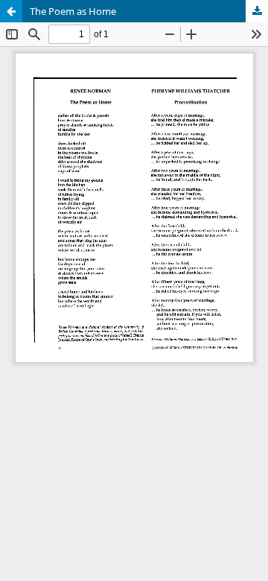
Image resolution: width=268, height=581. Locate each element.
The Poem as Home (73, 11)
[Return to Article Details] (11, 11)
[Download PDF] (257, 11)
